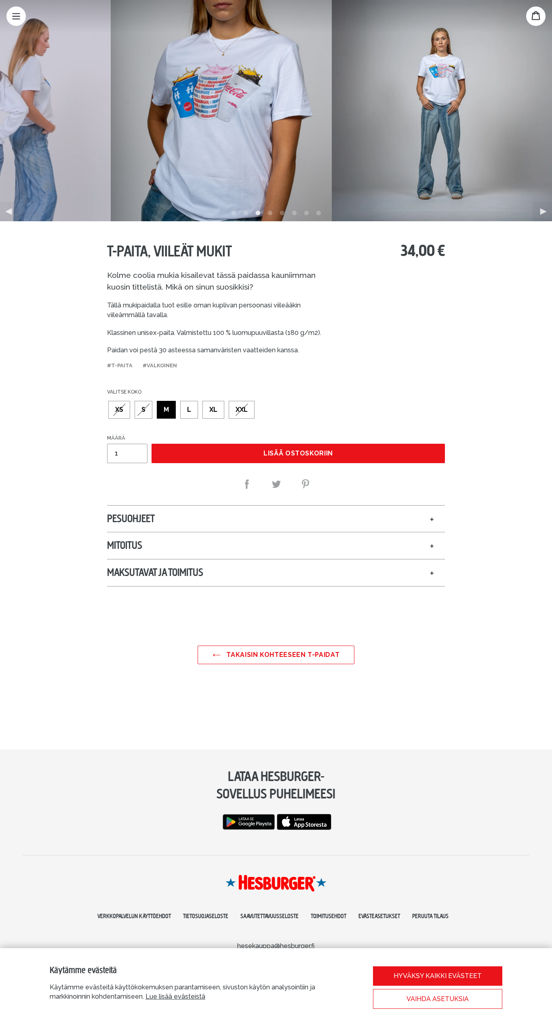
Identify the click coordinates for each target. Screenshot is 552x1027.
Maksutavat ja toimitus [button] (155, 572)
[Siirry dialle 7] (306, 213)
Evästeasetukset (379, 916)
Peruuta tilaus (430, 916)
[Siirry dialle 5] (282, 213)
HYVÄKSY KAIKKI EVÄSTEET (438, 976)
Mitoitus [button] (124, 545)
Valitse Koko (124, 392)
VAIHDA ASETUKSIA (438, 999)
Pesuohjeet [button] (131, 518)
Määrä (116, 438)
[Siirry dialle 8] (318, 213)
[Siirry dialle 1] (234, 213)
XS (119, 409)
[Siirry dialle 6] (294, 213)
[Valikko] (16, 16)
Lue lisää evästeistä (175, 996)
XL (213, 409)
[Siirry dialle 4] (270, 213)
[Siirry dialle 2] (246, 213)
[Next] (542, 211)
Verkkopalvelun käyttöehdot (134, 916)
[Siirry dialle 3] (258, 213)
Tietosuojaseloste (205, 916)
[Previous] (9, 211)
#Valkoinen (160, 365)
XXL (242, 409)
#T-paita (120, 365)
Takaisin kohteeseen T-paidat (282, 655)
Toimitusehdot (328, 916)
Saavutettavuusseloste (269, 916)
